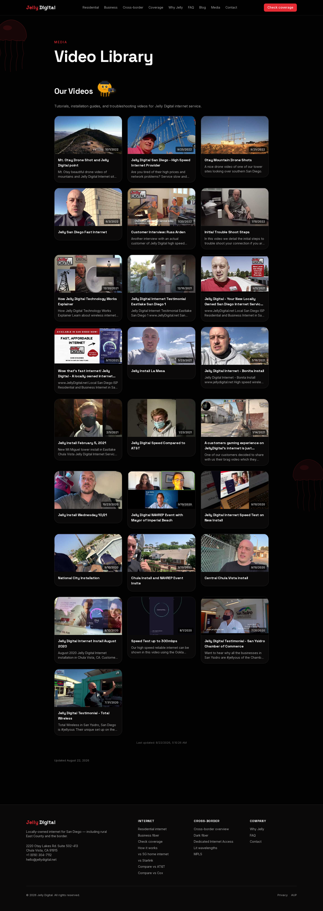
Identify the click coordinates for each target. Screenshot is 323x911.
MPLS (198, 854)
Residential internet (152, 829)
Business (111, 7)
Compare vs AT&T (151, 866)
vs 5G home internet (153, 854)
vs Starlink (145, 860)
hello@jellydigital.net (41, 859)
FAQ (191, 7)
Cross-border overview (211, 829)
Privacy (283, 895)
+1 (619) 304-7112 (39, 855)
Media (215, 7)
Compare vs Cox (150, 873)
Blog (202, 7)
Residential (91, 7)
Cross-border (133, 7)
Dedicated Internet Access (213, 841)
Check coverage (280, 7)
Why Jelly (176, 7)
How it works (148, 848)
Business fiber (148, 835)
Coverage (156, 7)
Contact (231, 7)
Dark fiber (201, 835)
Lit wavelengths (205, 848)
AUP (294, 895)
